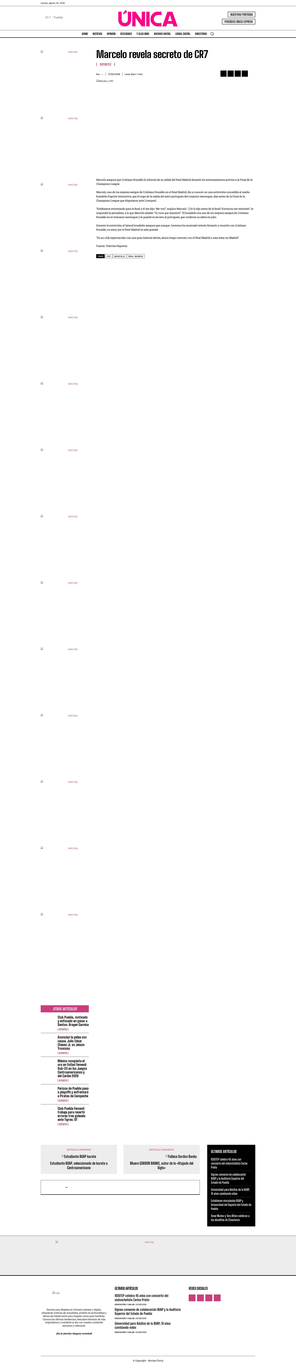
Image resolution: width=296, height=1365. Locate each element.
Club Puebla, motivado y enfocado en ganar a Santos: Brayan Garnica (73, 1021)
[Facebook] (223, 74)
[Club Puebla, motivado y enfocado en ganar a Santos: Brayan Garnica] (48, 1021)
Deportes (63, 1029)
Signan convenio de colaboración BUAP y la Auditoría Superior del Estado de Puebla (228, 1178)
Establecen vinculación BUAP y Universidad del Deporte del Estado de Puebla (231, 1205)
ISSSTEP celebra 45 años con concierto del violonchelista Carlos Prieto (229, 1163)
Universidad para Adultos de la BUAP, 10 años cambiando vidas (230, 1191)
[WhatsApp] (245, 74)
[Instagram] (200, 1297)
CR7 (109, 256)
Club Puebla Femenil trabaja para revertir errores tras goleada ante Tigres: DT (71, 1114)
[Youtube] (217, 1297)
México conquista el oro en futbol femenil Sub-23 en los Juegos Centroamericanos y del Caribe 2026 (72, 1068)
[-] (54, 1187)
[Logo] (148, 18)
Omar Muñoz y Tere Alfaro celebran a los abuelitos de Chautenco (230, 1218)
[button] (212, 33)
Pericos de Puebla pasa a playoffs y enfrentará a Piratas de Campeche (73, 1092)
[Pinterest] (238, 74)
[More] (252, 74)
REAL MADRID (135, 256)
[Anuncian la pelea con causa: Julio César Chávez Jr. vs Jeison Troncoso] (48, 1041)
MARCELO (119, 256)
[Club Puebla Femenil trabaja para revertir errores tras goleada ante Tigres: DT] (48, 1113)
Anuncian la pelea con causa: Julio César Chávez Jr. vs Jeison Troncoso (72, 1042)
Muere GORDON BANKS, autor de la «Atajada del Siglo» (161, 1165)
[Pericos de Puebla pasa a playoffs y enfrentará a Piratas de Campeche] (48, 1093)
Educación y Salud (124, 1304)
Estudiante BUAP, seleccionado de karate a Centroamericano (79, 1165)
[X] (231, 74)
